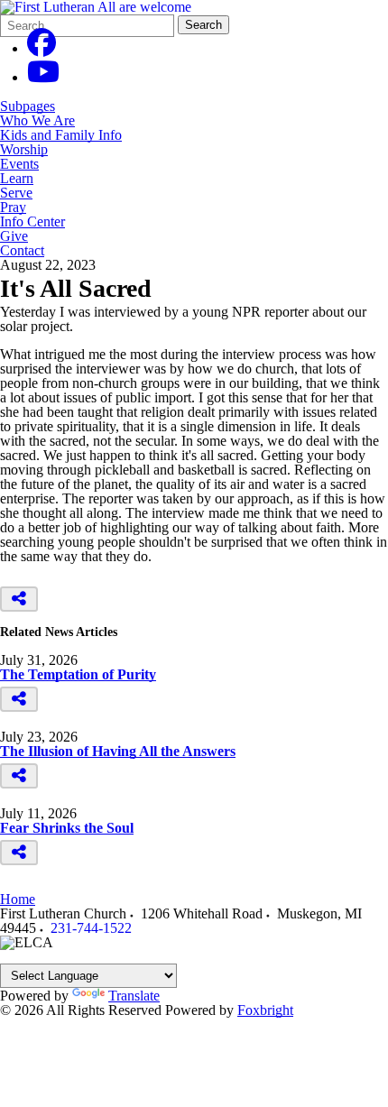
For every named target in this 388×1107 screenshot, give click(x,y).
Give (14, 236)
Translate (134, 995)
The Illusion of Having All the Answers (118, 751)
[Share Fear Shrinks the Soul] (19, 852)
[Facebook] (41, 48)
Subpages (27, 106)
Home (17, 899)
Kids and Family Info (61, 135)
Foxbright (265, 1010)
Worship (24, 150)
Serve (16, 193)
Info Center (32, 222)
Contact (22, 251)
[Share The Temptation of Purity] (19, 699)
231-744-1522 (91, 928)
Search (203, 25)
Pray (13, 207)
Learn (16, 178)
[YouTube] (43, 77)
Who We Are (37, 121)
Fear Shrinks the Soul (67, 827)
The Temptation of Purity (78, 674)
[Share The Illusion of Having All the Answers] (19, 776)
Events (19, 164)
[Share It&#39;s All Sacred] (19, 599)
